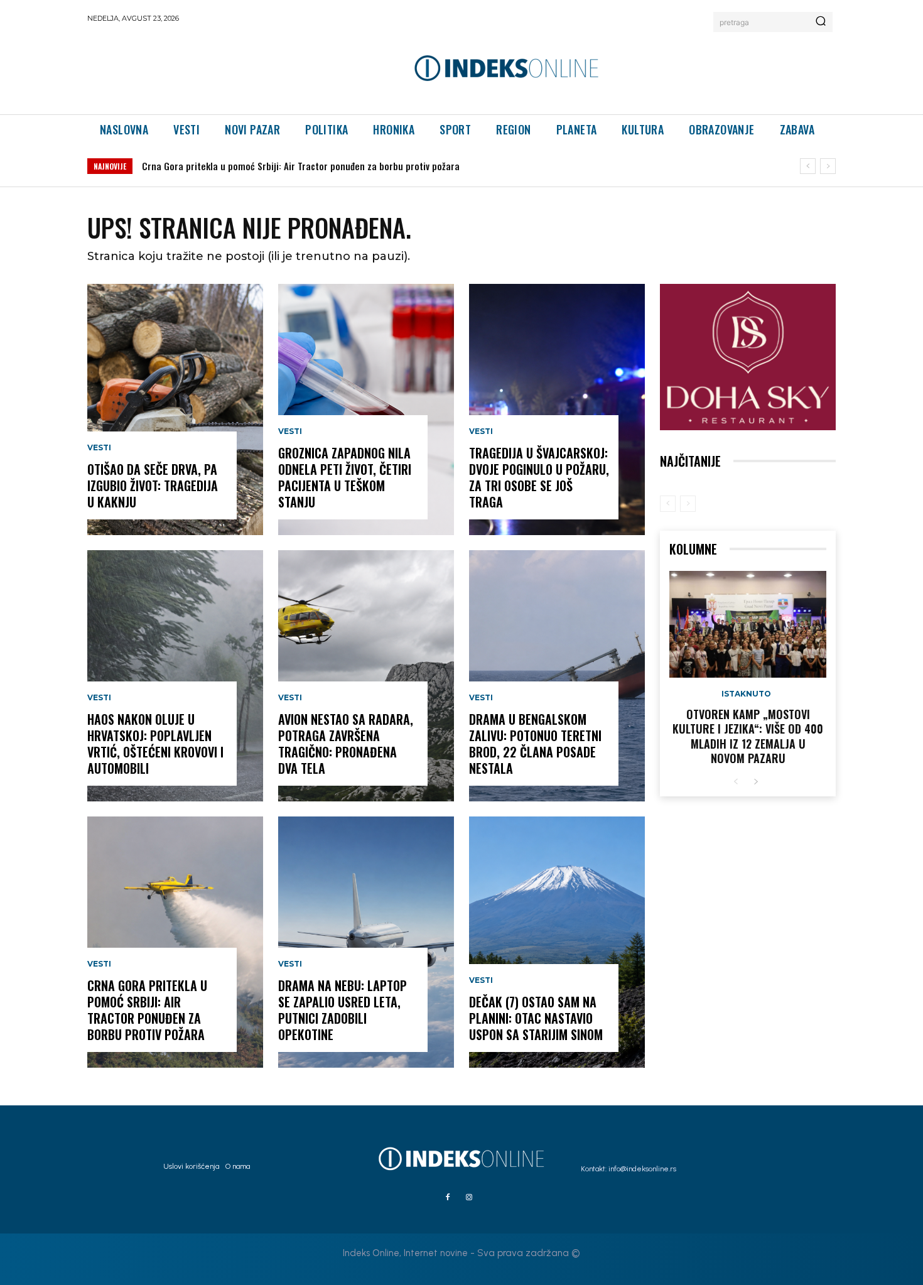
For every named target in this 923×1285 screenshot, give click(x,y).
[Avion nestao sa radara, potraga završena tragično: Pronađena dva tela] (366, 675)
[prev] (808, 166)
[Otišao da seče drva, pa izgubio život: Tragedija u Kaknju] (175, 409)
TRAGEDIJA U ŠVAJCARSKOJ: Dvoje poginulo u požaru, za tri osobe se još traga (539, 477)
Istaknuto (746, 694)
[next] (828, 166)
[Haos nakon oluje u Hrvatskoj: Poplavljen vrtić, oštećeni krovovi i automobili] (175, 675)
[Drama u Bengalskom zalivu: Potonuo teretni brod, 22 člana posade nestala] (557, 675)
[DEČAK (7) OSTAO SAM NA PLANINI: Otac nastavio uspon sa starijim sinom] (557, 942)
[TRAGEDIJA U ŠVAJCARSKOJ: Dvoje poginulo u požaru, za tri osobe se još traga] (557, 409)
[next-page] (756, 782)
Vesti (99, 448)
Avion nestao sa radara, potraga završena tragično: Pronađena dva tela (345, 744)
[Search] (821, 22)
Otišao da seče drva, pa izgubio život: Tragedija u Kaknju (152, 485)
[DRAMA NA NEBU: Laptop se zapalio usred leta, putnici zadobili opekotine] (366, 942)
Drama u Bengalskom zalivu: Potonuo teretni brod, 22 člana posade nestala (535, 744)
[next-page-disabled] (688, 504)
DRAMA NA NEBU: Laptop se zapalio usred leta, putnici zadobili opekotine (342, 1010)
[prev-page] (668, 504)
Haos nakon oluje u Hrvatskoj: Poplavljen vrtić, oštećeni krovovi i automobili (155, 744)
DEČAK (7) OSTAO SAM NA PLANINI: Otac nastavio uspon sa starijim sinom (536, 1018)
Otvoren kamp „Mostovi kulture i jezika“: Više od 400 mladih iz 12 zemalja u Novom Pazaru (747, 736)
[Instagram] (469, 1197)
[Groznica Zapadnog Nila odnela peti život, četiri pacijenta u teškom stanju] (366, 409)
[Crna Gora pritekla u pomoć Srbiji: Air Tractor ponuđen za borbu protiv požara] (175, 942)
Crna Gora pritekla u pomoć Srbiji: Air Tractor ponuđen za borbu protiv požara (301, 166)
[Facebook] (447, 1197)
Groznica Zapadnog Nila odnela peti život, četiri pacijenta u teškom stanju (344, 477)
